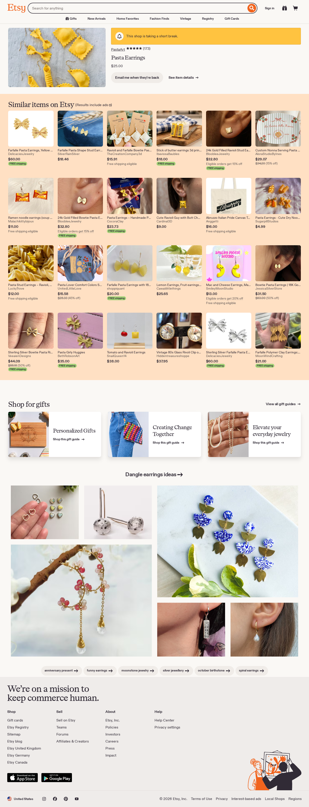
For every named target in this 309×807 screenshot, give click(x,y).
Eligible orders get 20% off (224, 298)
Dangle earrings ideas (150, 474)
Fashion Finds (159, 18)
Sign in (269, 8)
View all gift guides (281, 404)
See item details (181, 77)
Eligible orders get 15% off (224, 164)
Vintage (185, 18)
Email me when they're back (137, 77)
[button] (20, 798)
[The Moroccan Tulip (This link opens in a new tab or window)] (227, 542)
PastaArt (118, 49)
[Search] (251, 8)
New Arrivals (97, 18)
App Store (22, 777)
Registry (208, 18)
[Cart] (295, 8)
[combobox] (137, 8)
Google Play (56, 777)
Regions (295, 799)
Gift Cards (232, 18)
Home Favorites (127, 18)
